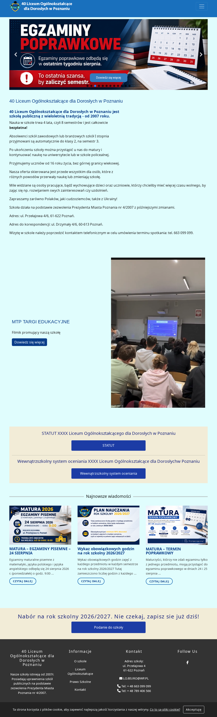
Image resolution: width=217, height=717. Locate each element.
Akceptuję (194, 709)
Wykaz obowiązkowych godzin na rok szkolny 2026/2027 (106, 550)
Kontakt (80, 690)
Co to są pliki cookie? (165, 709)
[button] (16, 54)
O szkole (80, 661)
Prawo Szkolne (80, 682)
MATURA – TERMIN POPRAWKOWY (163, 551)
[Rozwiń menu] (202, 6)
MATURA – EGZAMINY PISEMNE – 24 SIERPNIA (40, 550)
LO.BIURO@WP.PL (136, 678)
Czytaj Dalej (23, 581)
